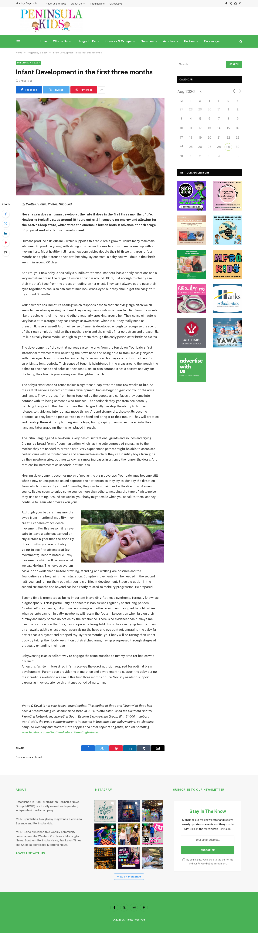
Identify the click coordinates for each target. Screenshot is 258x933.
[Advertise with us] (191, 367)
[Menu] (18, 41)
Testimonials (97, 3)
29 (228, 147)
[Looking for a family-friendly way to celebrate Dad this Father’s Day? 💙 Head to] (105, 811)
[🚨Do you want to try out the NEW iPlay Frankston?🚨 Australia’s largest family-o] (105, 834)
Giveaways (116, 3)
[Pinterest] (5, 243)
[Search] (240, 41)
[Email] (5, 252)
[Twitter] (5, 223)
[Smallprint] (191, 298)
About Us (76, 3)
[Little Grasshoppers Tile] (191, 264)
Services (147, 41)
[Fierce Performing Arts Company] (228, 196)
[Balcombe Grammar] (191, 333)
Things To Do (86, 41)
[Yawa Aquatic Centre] (228, 333)
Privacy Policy (205, 863)
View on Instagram (129, 876)
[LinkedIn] (5, 233)
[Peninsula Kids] (51, 21)
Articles (169, 41)
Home (43, 41)
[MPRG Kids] (228, 264)
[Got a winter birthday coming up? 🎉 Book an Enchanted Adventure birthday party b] (129, 834)
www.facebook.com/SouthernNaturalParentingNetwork (60, 732)
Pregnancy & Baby (28, 63)
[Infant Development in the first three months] (90, 146)
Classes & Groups (118, 41)
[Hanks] (228, 298)
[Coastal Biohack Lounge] (191, 230)
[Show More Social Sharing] (101, 89)
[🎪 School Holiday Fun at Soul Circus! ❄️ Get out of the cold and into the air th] (129, 858)
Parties (189, 41)
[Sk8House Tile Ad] (191, 196)
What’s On (60, 41)
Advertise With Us (56, 3)
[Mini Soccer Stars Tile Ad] (228, 230)
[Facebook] (5, 214)
